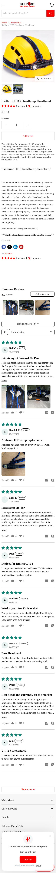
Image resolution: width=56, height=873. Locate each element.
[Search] (50, 13)
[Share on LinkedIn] (15, 247)
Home (4, 22)
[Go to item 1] (10, 307)
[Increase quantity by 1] (27, 125)
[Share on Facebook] (3, 247)
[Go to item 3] (42, 307)
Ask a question (42, 294)
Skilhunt (8, 253)
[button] (7, 89)
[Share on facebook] (47, 413)
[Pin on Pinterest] (21, 247)
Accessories (16, 22)
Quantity (5, 118)
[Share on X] (9, 247)
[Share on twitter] (53, 413)
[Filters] (4, 332)
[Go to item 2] (26, 307)
